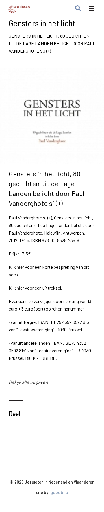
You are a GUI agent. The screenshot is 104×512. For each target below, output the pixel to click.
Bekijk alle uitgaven (28, 382)
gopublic (59, 492)
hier (20, 267)
